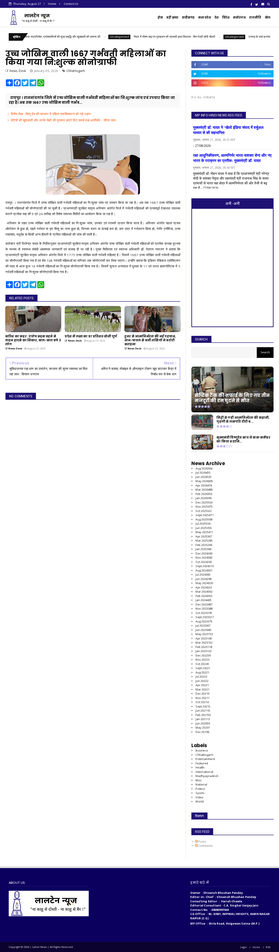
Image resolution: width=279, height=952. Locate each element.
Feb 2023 (204, 647)
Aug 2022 (202, 672)
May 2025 (204, 532)
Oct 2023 (204, 613)
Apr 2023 (204, 638)
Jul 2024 (203, 574)
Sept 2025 (204, 515)
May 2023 (204, 634)
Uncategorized (93, 37)
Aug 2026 (204, 468)
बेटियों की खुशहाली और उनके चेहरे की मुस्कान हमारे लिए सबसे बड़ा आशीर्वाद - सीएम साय (63, 120)
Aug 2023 (204, 621)
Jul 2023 (203, 625)
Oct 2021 (202, 702)
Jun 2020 (203, 723)
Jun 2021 (203, 710)
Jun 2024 (203, 579)
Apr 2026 (204, 485)
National (201, 784)
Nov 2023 (204, 608)
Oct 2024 (204, 562)
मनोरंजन (239, 17)
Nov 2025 (204, 506)
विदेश (226, 17)
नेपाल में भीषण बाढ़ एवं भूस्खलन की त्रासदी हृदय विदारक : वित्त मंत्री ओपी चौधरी (148, 37)
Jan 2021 (203, 719)
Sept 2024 (204, 566)
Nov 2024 (204, 557)
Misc (199, 780)
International (204, 772)
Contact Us (71, 4)
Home (52, 4)
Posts (202, 841)
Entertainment (205, 759)
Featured (202, 763)
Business (202, 750)
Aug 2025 (204, 519)
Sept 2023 (204, 617)
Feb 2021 (203, 715)
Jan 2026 (203, 498)
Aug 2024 (204, 570)
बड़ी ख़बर (172, 17)
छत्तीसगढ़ (188, 17)
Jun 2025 (203, 528)
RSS (268, 947)
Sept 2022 (203, 668)
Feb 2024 (204, 596)
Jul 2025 (203, 523)
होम (160, 17)
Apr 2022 (202, 685)
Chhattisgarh (75, 71)
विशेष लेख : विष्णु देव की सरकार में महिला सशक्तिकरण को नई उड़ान (51, 114)
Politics (200, 789)
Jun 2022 (202, 681)
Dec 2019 (202, 732)
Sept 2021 (203, 706)
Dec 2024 (204, 553)
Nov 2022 (202, 659)
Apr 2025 (204, 536)
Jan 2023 (203, 651)
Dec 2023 (204, 604)
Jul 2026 (203, 472)
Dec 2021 (202, 693)
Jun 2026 (203, 477)
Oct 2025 (204, 511)
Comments (205, 846)
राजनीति (255, 17)
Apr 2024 (204, 587)
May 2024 (204, 583)
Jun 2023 (203, 630)
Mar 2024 (204, 591)
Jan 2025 (203, 549)
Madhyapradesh (207, 776)
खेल (267, 17)
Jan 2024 (203, 600)
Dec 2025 (204, 502)
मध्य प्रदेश (204, 17)
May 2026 (204, 481)
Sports (200, 793)
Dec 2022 (203, 655)
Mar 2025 (204, 540)
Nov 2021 (202, 698)
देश (216, 17)
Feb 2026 (204, 494)
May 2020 (203, 727)
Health (200, 767)
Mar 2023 (204, 642)
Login (243, 947)
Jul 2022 (201, 676)
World (200, 801)
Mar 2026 (204, 489)
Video (199, 797)
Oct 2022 (202, 664)
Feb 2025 (204, 545)
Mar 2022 (202, 689)
